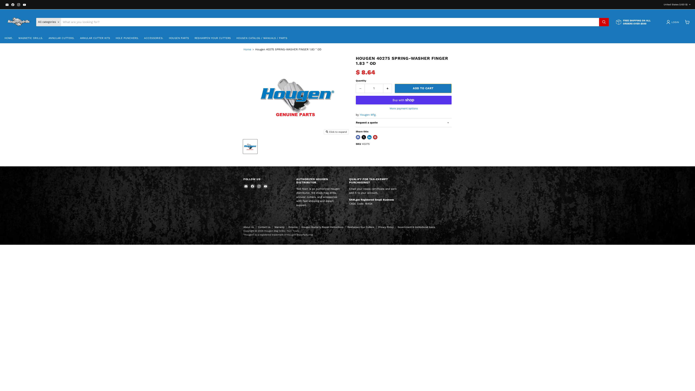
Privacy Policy (386, 227)
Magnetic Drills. (30, 38)
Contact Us (264, 227)
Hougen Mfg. (368, 114)
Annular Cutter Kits (95, 38)
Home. (9, 38)
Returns (293, 227)
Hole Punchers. (127, 38)
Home (247, 49)
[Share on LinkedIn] (369, 137)
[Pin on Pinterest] (375, 137)
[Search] (604, 22)
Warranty (279, 227)
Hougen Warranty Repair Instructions (323, 227)
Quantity (361, 80)
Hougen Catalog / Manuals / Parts (261, 38)
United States (676, 4)
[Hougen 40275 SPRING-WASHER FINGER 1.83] (250, 146)
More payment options (404, 108)
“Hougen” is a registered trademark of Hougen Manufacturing (278, 234)
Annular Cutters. (62, 38)
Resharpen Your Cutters (213, 38)
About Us (248, 227)
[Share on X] (364, 137)
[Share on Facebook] (358, 137)
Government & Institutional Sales (416, 227)
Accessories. (153, 38)
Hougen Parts (179, 38)
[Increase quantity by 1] (387, 88)
